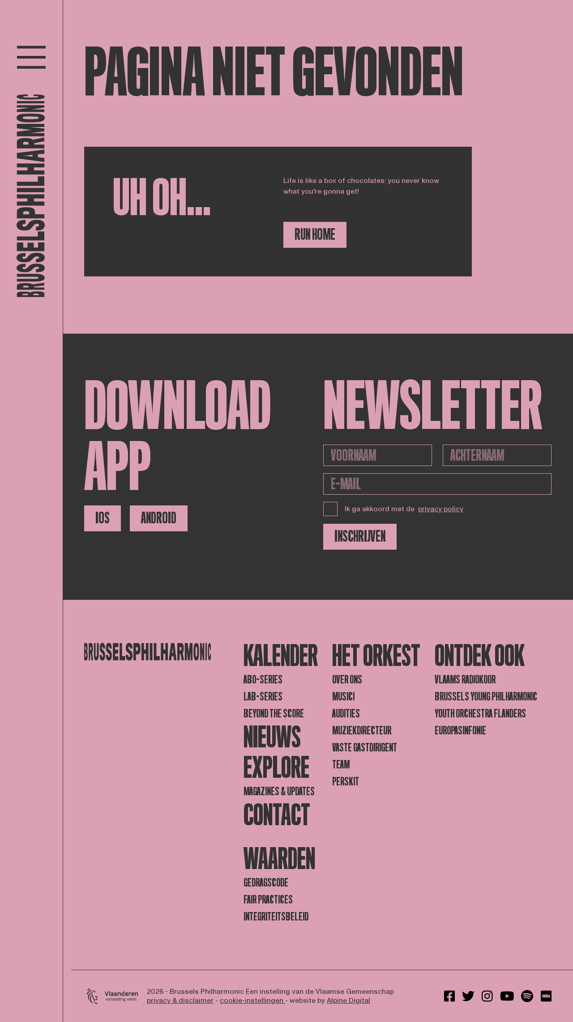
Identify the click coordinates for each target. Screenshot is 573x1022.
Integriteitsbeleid (276, 916)
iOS (102, 518)
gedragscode (266, 882)
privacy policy (440, 509)
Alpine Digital (348, 1000)
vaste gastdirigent (364, 747)
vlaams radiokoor (465, 679)
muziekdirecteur (361, 730)
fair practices (268, 899)
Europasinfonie (460, 730)
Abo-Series (263, 679)
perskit (345, 781)
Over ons (347, 679)
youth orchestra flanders (480, 713)
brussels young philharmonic (486, 696)
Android (158, 518)
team (341, 764)
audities (346, 713)
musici (343, 696)
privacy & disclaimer (180, 1000)
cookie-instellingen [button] (252, 1000)
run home (315, 234)
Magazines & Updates (279, 791)
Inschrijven (359, 536)
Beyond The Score (274, 713)
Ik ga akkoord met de (404, 509)
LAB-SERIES (263, 696)
